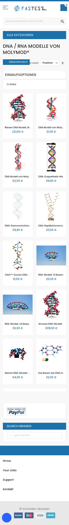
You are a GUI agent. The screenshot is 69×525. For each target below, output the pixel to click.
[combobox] (34, 21)
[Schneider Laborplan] (30, 8)
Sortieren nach (30, 63)
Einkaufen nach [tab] (18, 62)
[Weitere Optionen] (16, 411)
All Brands (61, 426)
